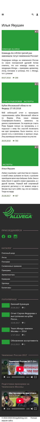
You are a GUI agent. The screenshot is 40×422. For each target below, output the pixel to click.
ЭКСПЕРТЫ (29, 101)
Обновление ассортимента (24, 340)
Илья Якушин (8, 168)
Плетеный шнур (8, 253)
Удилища (5, 283)
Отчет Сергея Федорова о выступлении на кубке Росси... (24, 316)
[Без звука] (32, 377)
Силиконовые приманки (12, 266)
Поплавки (6, 262)
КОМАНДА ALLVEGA (11, 49)
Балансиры (6, 288)
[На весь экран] (35, 377)
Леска (4, 257)
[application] (20, 369)
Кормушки (6, 279)
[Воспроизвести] (4, 377)
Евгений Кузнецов (20, 304)
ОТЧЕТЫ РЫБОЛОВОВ (12, 101)
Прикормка (6, 270)
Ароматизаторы (8, 275)
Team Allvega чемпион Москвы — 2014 (22, 330)
